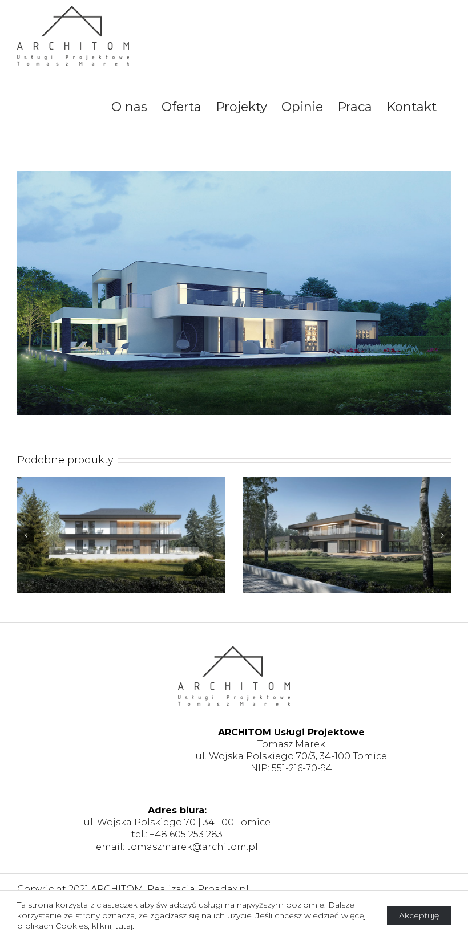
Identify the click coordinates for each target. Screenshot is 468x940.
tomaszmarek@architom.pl (192, 846)
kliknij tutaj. (113, 926)
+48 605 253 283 (186, 834)
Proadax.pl (223, 889)
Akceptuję (419, 915)
